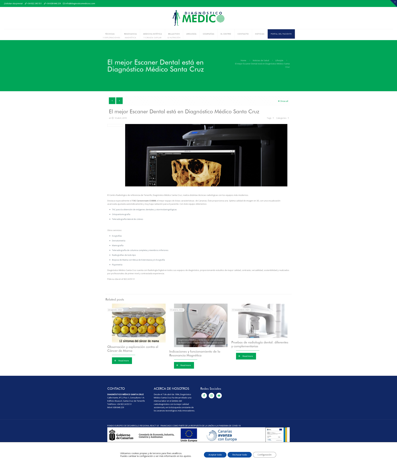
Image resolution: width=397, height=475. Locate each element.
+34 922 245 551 (34, 3)
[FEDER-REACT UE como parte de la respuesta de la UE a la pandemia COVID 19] (198, 441)
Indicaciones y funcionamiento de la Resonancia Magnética (194, 353)
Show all (284, 101)
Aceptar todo (215, 454)
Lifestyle (279, 60)
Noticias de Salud (261, 60)
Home (243, 60)
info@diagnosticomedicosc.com (80, 3)
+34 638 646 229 (53, 3)
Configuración (265, 454)
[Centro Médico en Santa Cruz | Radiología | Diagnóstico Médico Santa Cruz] (198, 18)
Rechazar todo (239, 454)
